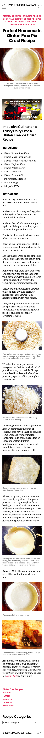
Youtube (6, 692)
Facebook (7, 702)
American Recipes (12, 16)
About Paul (7, 705)
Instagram (7, 699)
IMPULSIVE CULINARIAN (22, 5)
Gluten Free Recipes (15, 22)
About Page (12, 676)
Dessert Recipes (32, 19)
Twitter (6, 696)
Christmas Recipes (13, 19)
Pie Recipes (33, 22)
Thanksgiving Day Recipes (22, 25)
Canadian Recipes (32, 16)
